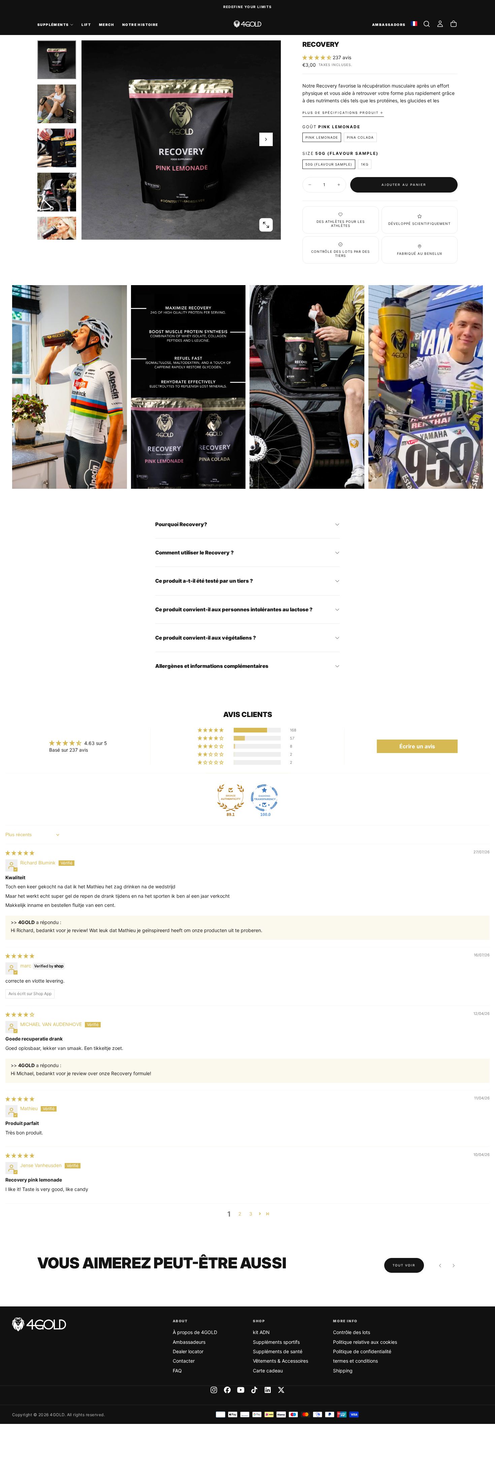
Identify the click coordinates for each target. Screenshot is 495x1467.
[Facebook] (227, 1390)
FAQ (177, 1370)
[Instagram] (214, 1390)
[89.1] (230, 797)
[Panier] (454, 24)
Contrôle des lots (351, 1332)
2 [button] (239, 1214)
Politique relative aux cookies (365, 1342)
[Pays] (414, 24)
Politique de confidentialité (362, 1351)
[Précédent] (440, 1265)
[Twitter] (281, 1390)
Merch (106, 25)
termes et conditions (355, 1361)
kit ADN (261, 1332)
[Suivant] (454, 1265)
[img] (19, 853)
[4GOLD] (39, 1324)
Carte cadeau (268, 1370)
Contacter (184, 1361)
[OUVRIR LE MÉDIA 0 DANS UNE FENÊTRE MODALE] (266, 225)
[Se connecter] (440, 24)
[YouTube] (241, 1390)
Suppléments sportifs (276, 1342)
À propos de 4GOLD (195, 1332)
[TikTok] (254, 1390)
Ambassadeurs (189, 1342)
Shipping (343, 1370)
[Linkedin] (268, 1390)
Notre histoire (140, 25)
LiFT (86, 25)
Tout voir (404, 1265)
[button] (427, 24)
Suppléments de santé (277, 1351)
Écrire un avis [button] (417, 746)
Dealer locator (188, 1351)
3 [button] (250, 1214)
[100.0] (264, 797)
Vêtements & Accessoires (280, 1361)
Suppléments (53, 25)
